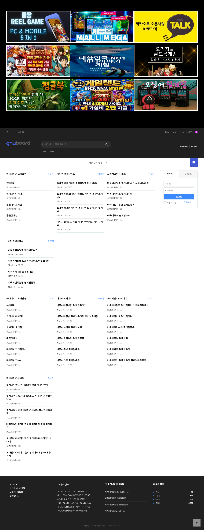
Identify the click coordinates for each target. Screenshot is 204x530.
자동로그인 (171, 203)
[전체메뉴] (194, 162)
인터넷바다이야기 (15, 193)
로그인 (194, 146)
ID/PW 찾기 (188, 202)
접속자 (192, 132)
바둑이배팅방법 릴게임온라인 (23, 250)
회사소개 (13, 484)
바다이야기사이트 (66, 174)
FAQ (167, 132)
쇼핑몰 (21, 132)
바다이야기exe (13, 360)
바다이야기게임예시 (16, 349)
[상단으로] (197, 523)
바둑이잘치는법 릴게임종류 (121, 204)
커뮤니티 (10, 132)
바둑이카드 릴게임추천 (68, 360)
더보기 (50, 174)
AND (52, 152)
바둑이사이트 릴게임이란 (119, 193)
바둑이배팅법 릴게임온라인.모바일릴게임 (128, 183)
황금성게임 (12, 215)
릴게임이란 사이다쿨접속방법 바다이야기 (77, 183)
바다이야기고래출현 (16, 174)
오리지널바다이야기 (117, 174)
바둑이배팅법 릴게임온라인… (118, 492)
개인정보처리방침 (17, 488)
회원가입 (184, 146)
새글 (183, 132)
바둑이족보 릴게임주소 (118, 215)
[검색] (106, 144)
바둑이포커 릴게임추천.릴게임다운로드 (126, 360)
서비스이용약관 (16, 492)
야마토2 (10, 183)
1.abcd (43, 152)
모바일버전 (14, 496)
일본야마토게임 (14, 204)
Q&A (175, 132)
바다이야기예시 (16, 241)
